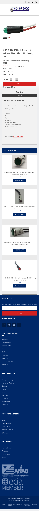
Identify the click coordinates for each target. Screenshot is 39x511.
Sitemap (5, 433)
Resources (5, 451)
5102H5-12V (18, 137)
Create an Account (32, 2)
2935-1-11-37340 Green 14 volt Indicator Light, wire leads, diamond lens (19, 243)
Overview (19, 92)
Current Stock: (8, 74)
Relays (4, 349)
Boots (4, 352)
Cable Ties (5, 358)
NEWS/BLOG (6, 454)
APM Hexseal (6, 401)
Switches (4, 339)
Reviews (19, 96)
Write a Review (7, 68)
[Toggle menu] (4, 2)
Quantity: (5, 79)
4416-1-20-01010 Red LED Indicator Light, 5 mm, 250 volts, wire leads (19, 279)
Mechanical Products (8, 383)
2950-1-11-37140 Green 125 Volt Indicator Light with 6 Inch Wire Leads (19, 173)
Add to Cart (19, 180)
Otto (3, 392)
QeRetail (26, 500)
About (4, 457)
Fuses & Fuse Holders (8, 361)
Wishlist (25, 2)
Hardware (5, 355)
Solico (4, 389)
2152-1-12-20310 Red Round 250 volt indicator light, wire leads (19, 207)
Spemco (4, 386)
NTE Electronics (6, 395)
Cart (35, 2)
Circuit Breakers (6, 342)
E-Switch (5, 398)
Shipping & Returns (7, 429)
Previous (2, 222)
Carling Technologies (8, 380)
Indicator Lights (6, 346)
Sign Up (9, 423)
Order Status (6, 426)
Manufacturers (6, 448)
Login (29, 2)
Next (37, 222)
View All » (5, 364)
